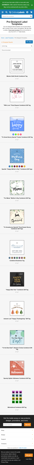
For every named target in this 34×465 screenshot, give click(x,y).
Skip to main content (6, 6)
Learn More (29, 459)
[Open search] (31, 16)
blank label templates (14, 30)
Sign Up (27, 424)
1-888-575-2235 (22, 448)
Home (2, 38)
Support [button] (3, 439)
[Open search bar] (6, 12)
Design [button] (3, 435)
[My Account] (27, 12)
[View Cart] (31, 12)
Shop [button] (2, 430)
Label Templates (9, 38)
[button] (2, 12)
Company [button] (3, 443)
